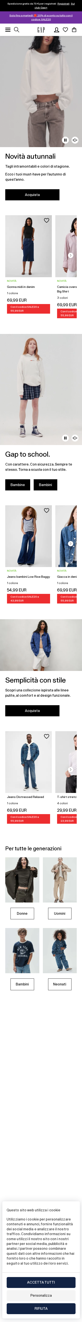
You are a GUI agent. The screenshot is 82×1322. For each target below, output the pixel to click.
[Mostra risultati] (16, 29)
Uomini (59, 913)
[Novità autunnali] (41, 121)
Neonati (59, 984)
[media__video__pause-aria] (65, 140)
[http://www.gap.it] (41, 30)
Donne (22, 913)
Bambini (45, 485)
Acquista (32, 195)
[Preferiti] (65, 29)
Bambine (17, 485)
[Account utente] (56, 29)
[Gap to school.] (41, 415)
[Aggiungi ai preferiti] (46, 220)
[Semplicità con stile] (41, 670)
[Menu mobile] (7, 29)
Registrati (64, 3)
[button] (70, 255)
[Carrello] (74, 29)
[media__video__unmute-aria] (75, 140)
